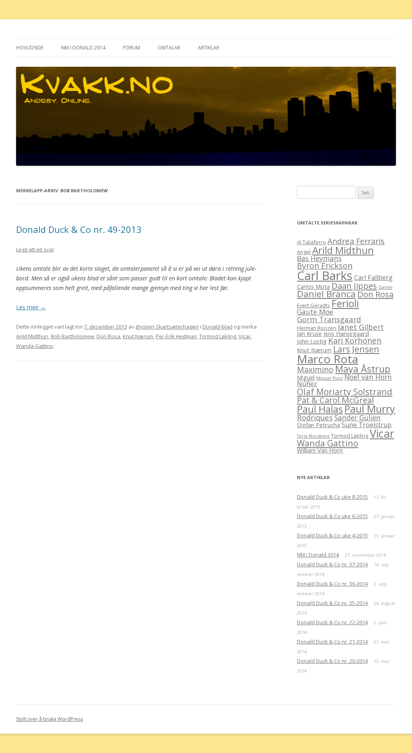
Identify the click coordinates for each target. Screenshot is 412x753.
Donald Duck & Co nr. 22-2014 (332, 622)
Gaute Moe (315, 312)
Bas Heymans (319, 258)
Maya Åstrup (362, 368)
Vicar (245, 336)
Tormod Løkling (217, 336)
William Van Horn (320, 450)
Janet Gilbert (361, 327)
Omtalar (169, 47)
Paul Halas (320, 409)
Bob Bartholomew (72, 336)
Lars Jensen (356, 349)
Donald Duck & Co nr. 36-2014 (332, 583)
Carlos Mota (313, 286)
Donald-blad (217, 326)
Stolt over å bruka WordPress (49, 719)
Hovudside (29, 47)
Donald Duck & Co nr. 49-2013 (79, 229)
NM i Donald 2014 (83, 47)
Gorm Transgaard (329, 319)
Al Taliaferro (311, 242)
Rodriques (315, 417)
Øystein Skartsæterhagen (167, 326)
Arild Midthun (32, 336)
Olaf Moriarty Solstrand (344, 391)
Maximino (315, 369)
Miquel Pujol (329, 378)
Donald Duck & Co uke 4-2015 (332, 535)
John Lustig (312, 341)
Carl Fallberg (373, 277)
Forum (131, 47)
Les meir (31, 307)
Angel (304, 251)
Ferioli (345, 303)
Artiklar (208, 47)
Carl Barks (324, 275)
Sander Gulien (357, 417)
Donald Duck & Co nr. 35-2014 (332, 603)
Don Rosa (108, 336)
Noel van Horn (368, 377)
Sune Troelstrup (366, 424)
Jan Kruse (309, 333)
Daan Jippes (354, 285)
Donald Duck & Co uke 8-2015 (332, 496)
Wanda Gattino (34, 346)
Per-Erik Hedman (176, 336)
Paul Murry (369, 409)
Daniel (385, 287)
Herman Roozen (316, 327)
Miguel (306, 377)
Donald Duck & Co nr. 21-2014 (332, 641)
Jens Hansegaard (346, 333)
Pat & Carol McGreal (335, 399)
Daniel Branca (326, 294)
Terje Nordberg (313, 436)
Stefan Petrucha (318, 425)
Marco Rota (327, 358)
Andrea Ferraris (356, 241)
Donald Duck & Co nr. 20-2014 (332, 661)
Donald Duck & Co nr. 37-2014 (332, 564)
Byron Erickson (324, 265)
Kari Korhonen (354, 340)
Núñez (307, 383)
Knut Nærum (138, 336)
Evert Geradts (313, 305)
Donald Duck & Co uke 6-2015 (332, 516)
